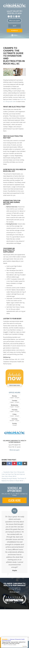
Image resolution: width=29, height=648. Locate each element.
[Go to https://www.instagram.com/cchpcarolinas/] (16, 16)
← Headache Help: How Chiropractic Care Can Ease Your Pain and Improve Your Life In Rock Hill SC (13, 474)
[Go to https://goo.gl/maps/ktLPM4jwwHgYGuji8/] (19, 16)
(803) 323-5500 (14, 450)
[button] (14, 500)
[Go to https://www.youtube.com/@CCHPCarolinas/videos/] (11, 16)
